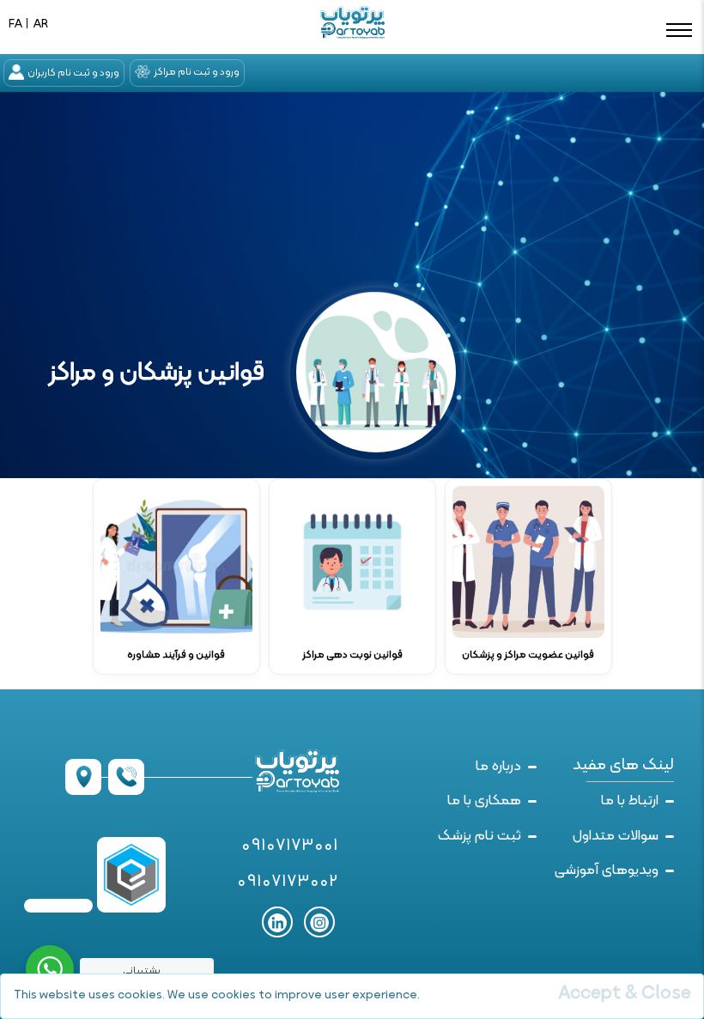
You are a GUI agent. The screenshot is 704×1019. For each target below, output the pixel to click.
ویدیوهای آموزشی (606, 870)
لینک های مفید (623, 765)
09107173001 (290, 846)
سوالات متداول (615, 836)
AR (40, 24)
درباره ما (498, 766)
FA (15, 24)
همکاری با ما (484, 801)
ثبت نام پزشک (479, 836)
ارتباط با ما (629, 801)
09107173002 (288, 882)
